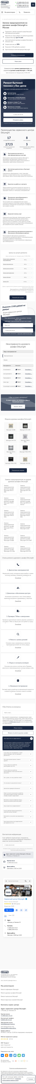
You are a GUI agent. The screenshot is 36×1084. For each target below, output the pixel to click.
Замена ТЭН (6, 281)
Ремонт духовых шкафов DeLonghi (11, 993)
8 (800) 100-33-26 (6, 1020)
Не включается (6, 369)
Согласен (30, 1079)
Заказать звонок (18, 406)
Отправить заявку (18, 120)
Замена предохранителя (8, 273)
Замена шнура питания (8, 268)
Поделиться (2, 1055)
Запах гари (6, 382)
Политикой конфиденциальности (18, 850)
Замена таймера (6, 277)
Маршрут (10, 910)
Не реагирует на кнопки (9, 386)
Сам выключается (7, 373)
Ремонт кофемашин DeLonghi (10, 989)
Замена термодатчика (8, 264)
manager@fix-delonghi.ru (8, 1028)
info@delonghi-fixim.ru (8, 1024)
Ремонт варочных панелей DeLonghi (12, 1000)
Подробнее (18, 578)
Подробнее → (28, 369)
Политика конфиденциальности (18, 1068)
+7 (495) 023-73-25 (23, 2)
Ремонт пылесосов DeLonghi (9, 996)
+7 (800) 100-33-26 (23, 5)
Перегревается (7, 378)
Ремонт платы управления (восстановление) (9, 259)
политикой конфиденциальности (24, 333)
